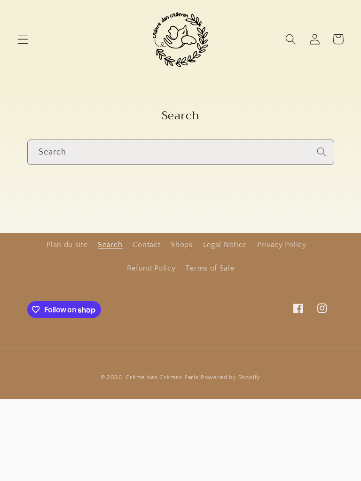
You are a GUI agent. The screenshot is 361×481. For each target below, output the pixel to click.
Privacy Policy (281, 244)
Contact (146, 244)
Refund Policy (151, 268)
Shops (181, 244)
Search (110, 244)
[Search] (322, 152)
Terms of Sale (210, 268)
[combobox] (181, 152)
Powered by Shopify (231, 377)
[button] (23, 39)
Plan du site (67, 244)
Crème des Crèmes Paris (162, 377)
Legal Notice (225, 244)
